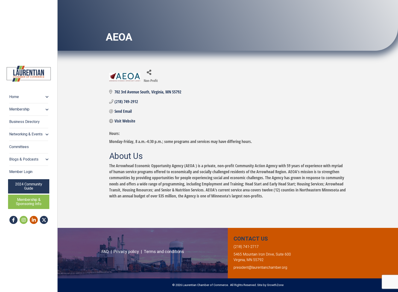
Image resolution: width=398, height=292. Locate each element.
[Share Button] (149, 72)
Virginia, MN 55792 (248, 260)
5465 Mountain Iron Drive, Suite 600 (262, 254)
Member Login (20, 172)
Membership (19, 109)
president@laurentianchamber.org (260, 267)
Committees (19, 147)
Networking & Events (26, 134)
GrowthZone (275, 285)
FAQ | (108, 252)
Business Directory (24, 122)
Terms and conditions (164, 252)
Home (14, 97)
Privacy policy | (129, 252)
